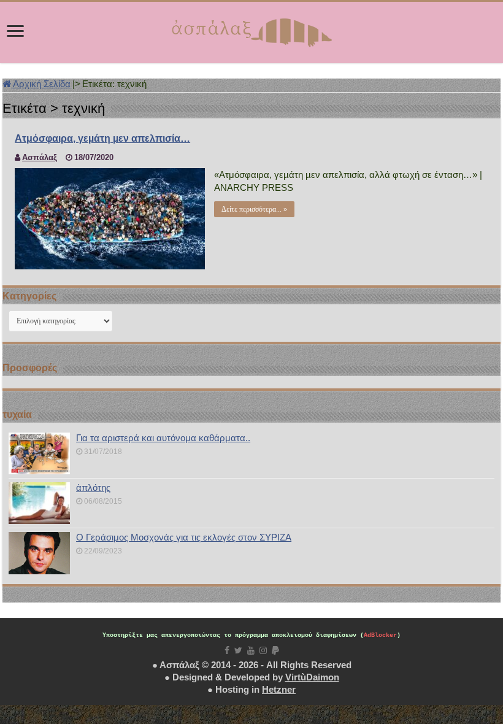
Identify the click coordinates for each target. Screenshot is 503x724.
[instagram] (263, 650)
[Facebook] (227, 650)
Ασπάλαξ (39, 157)
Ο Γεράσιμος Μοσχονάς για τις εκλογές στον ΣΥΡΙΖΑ (183, 537)
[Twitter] (238, 650)
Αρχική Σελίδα (41, 84)
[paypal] (275, 650)
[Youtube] (251, 650)
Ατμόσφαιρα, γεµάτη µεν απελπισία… (102, 138)
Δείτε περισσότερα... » (254, 209)
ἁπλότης (93, 487)
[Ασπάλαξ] (251, 30)
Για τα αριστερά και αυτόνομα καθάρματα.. (163, 438)
